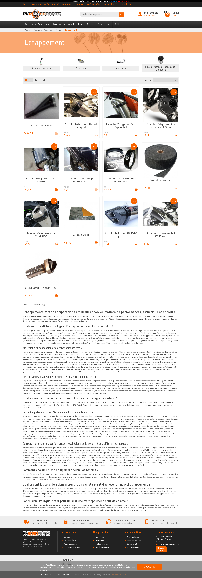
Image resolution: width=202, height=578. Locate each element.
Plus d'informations (48, 574)
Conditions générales (72, 547)
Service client (132, 544)
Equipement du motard (63, 24)
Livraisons (67, 537)
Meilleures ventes (102, 544)
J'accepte (149, 566)
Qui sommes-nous (134, 540)
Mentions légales (133, 537)
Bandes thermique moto (161, 180)
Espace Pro (161, 549)
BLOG (117, 24)
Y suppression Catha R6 (41, 125)
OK (121, 14)
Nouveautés (100, 540)
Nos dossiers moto (102, 547)
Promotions (100, 537)
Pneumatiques (103, 24)
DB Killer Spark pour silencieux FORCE (41, 288)
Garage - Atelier (85, 24)
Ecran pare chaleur (81, 235)
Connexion (149, 15)
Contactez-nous (133, 547)
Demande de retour (71, 540)
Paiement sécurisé (70, 544)
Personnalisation (63, 574)
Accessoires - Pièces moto (37, 24)
